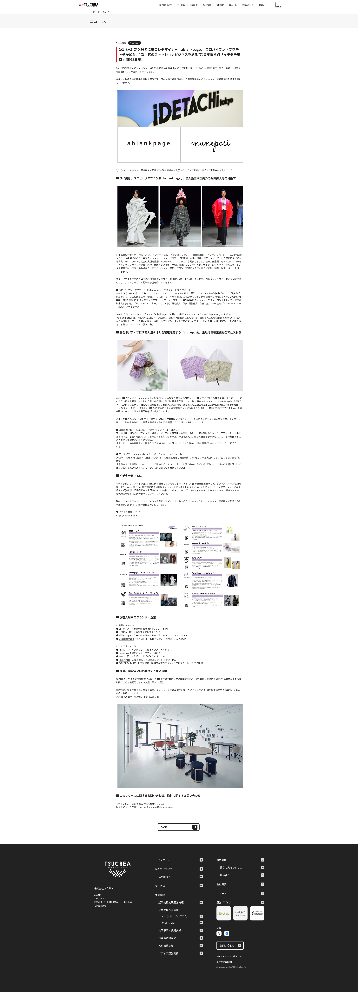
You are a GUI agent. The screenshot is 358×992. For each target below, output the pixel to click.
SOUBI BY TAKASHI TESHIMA (134, 663)
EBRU (122, 628)
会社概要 (220, 4)
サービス (181, 4)
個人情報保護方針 (224, 961)
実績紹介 (194, 4)
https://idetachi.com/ (127, 515)
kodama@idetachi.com (161, 807)
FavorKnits (124, 659)
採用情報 (207, 4)
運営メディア (248, 4)
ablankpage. (125, 635)
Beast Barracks (126, 638)
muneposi (124, 653)
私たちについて (165, 4)
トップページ (95, 12)
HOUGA (123, 632)
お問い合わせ (264, 4)
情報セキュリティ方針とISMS (229, 956)
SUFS (122, 656)
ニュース (233, 4)
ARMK (122, 649)
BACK (164, 827)
